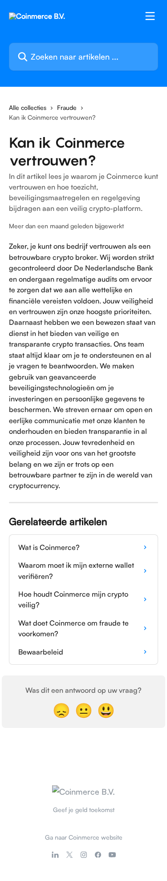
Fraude (67, 107)
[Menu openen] (150, 16)
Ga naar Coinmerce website (83, 837)
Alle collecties (27, 107)
